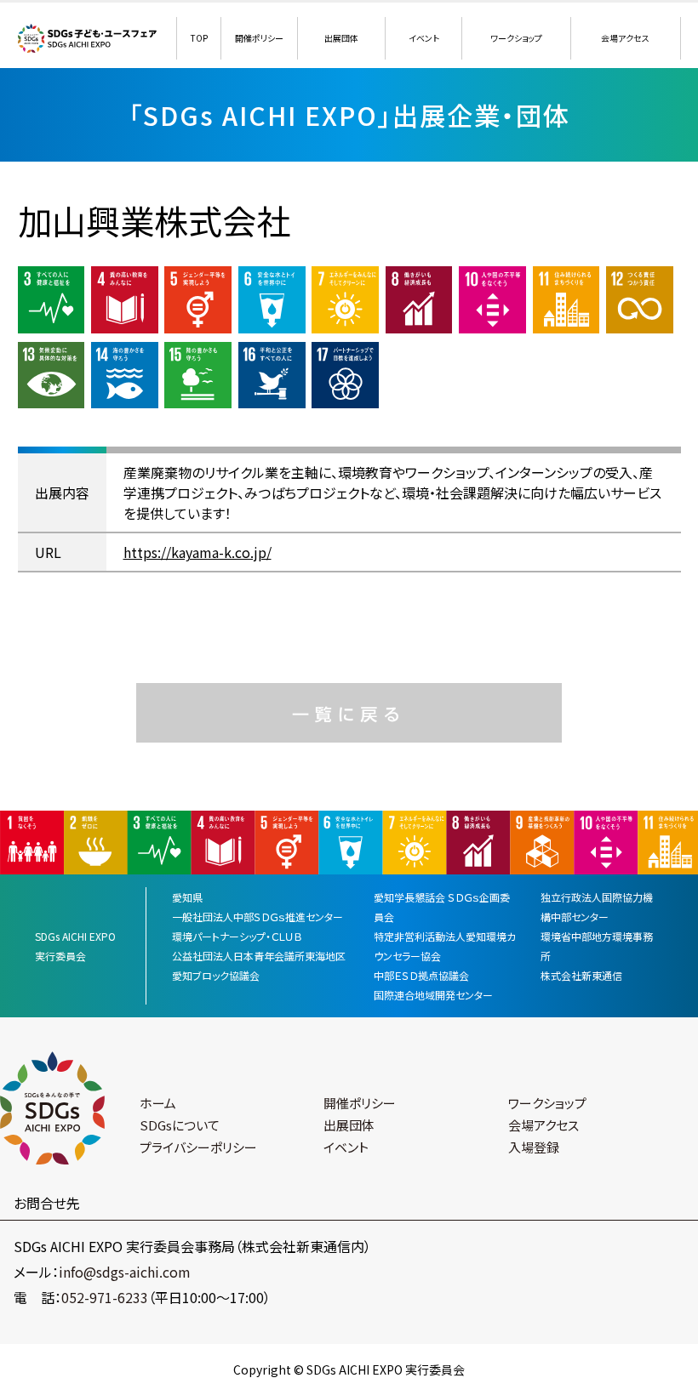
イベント (424, 37)
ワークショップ (516, 37)
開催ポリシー (259, 37)
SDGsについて (180, 1125)
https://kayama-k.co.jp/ (197, 552)
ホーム (158, 1103)
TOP (199, 37)
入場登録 (533, 1147)
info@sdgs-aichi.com (125, 1271)
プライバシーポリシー (198, 1147)
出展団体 (341, 37)
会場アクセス (625, 37)
